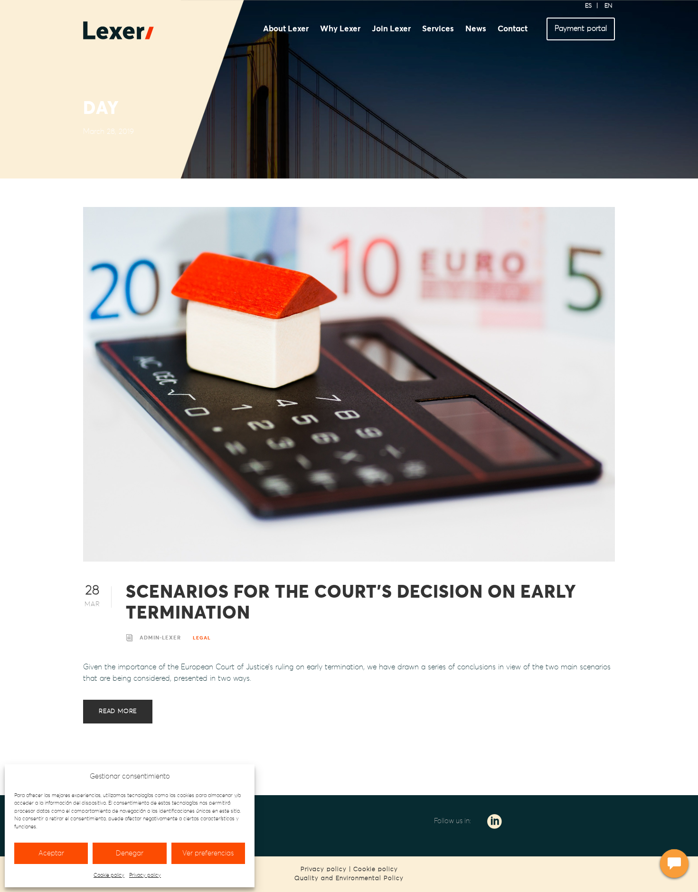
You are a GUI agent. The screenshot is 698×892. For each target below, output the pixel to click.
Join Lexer (391, 29)
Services (438, 29)
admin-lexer (160, 637)
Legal (202, 638)
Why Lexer (340, 29)
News (475, 29)
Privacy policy (145, 875)
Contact (513, 29)
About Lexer (286, 29)
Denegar (129, 853)
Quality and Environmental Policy (349, 878)
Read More (118, 711)
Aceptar (51, 853)
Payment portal (581, 28)
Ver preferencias (208, 853)
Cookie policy (109, 875)
